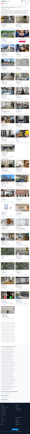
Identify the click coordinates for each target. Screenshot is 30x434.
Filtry (27, 3)
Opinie (2, 422)
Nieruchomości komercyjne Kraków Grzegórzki (7, 349)
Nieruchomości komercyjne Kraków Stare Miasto (7, 352)
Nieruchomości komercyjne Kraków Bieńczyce (7, 366)
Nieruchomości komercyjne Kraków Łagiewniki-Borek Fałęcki (9, 386)
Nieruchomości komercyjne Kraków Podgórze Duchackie (8, 362)
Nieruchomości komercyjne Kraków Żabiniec (7, 373)
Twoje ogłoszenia (3, 413)
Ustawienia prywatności (19, 410)
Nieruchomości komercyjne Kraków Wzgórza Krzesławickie (8, 379)
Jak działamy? (9, 1)
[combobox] (13, 3)
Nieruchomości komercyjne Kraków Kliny (6, 389)
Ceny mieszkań (3, 410)
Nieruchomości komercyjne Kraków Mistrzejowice (7, 365)
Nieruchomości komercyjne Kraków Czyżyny (7, 355)
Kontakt (2, 424)
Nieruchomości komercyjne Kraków (5, 393)
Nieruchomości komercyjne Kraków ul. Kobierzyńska (8, 330)
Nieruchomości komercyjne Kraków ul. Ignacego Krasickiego (9, 323)
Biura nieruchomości (3, 411)
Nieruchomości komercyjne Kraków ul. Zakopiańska (7, 340)
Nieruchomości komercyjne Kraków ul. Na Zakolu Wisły (8, 336)
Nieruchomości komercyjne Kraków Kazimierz (7, 375)
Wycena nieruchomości (4, 408)
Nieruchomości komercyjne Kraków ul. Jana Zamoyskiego (8, 326)
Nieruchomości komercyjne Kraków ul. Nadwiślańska (8, 337)
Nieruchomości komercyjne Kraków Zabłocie (7, 372)
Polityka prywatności (18, 408)
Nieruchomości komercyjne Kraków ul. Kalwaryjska (7, 329)
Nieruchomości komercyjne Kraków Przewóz (7, 382)
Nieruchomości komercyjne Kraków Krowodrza (7, 348)
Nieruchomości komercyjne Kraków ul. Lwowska (7, 333)
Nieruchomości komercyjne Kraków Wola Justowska (8, 380)
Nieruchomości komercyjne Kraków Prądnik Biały (7, 351)
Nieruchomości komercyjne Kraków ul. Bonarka (7, 322)
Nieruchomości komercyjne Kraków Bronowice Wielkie (8, 369)
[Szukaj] (1, 3)
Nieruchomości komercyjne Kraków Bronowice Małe (7, 376)
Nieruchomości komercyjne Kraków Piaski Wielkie (7, 383)
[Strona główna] (3, 1)
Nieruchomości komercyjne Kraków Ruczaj (6, 358)
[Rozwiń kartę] (13, 28)
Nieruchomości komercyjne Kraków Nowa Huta (7, 359)
